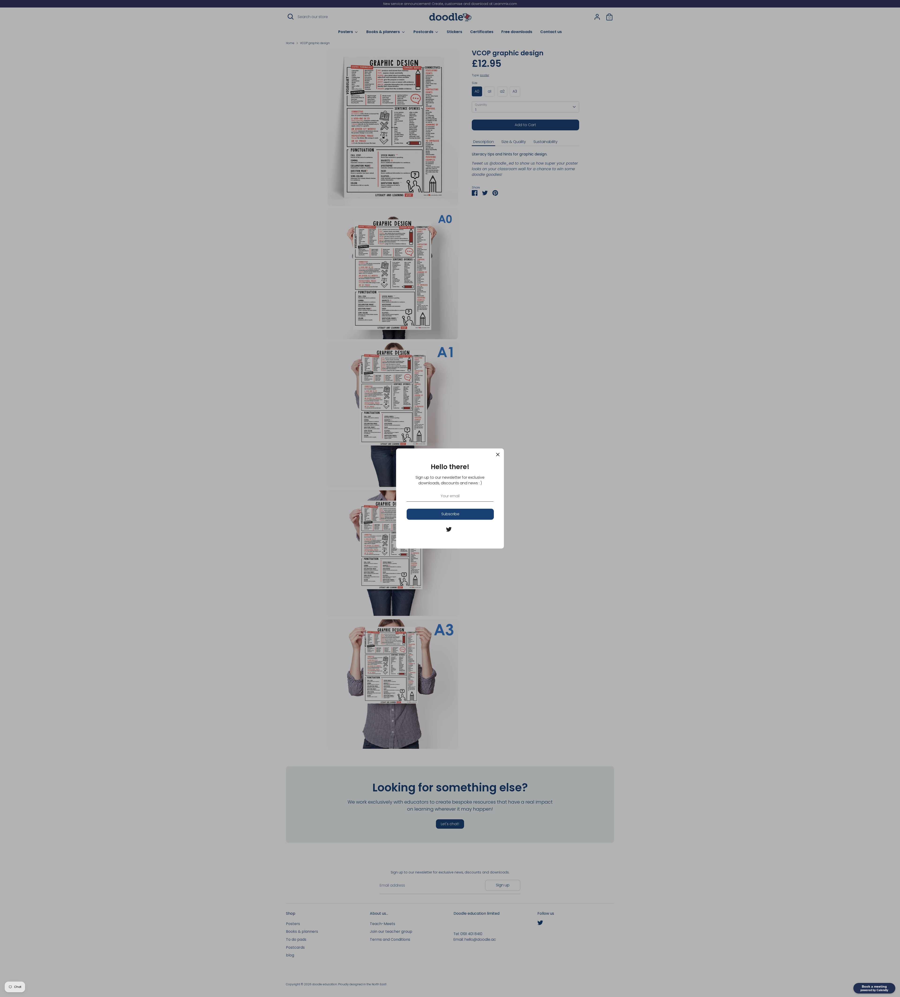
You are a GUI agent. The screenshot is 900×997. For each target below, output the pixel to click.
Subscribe (450, 514)
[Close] (498, 454)
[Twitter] (449, 529)
